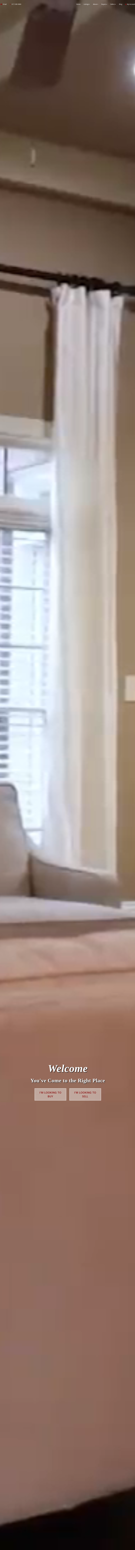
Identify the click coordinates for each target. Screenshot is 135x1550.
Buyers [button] (103, 4)
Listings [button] (86, 4)
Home (78, 4)
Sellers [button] (112, 4)
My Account (130, 4)
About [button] (95, 4)
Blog (120, 4)
